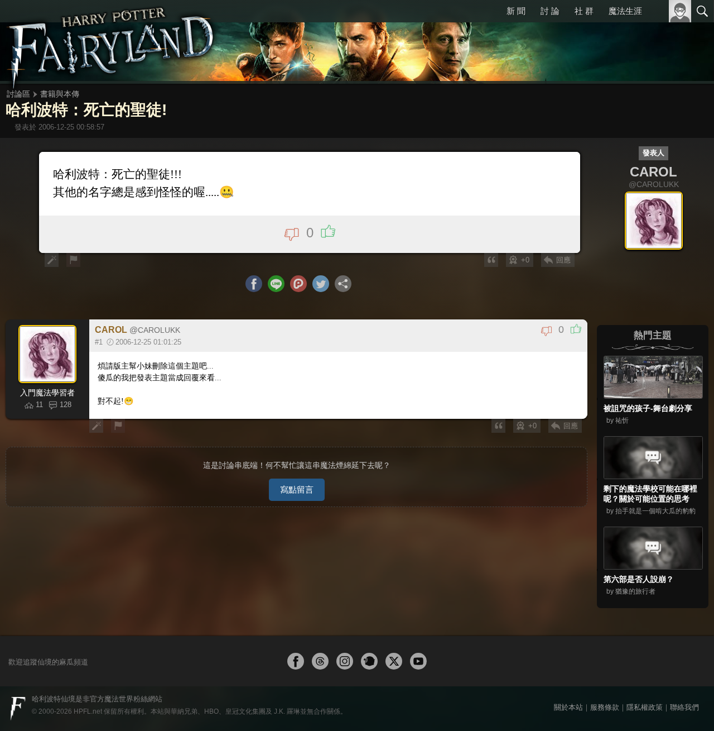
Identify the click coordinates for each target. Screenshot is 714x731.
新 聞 (515, 11)
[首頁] (111, 42)
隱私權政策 (644, 707)
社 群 (584, 11)
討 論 (550, 11)
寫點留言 (296, 489)
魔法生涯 (625, 11)
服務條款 (604, 707)
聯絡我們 (684, 707)
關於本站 (568, 707)
